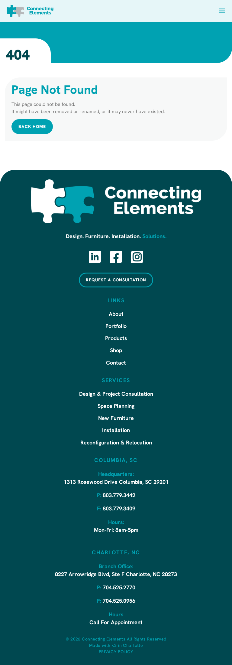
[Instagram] (137, 257)
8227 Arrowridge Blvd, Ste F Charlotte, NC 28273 (116, 575)
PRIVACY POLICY (116, 652)
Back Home (32, 127)
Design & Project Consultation (116, 394)
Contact (116, 363)
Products (116, 339)
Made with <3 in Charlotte (116, 646)
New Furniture (116, 418)
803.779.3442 (119, 496)
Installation (116, 431)
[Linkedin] (95, 257)
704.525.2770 (119, 588)
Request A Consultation (116, 280)
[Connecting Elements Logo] (30, 11)
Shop (116, 351)
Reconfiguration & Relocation (116, 443)
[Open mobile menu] (222, 10)
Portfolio (116, 326)
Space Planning (116, 406)
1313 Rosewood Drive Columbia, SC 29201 (116, 482)
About (116, 314)
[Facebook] (116, 257)
